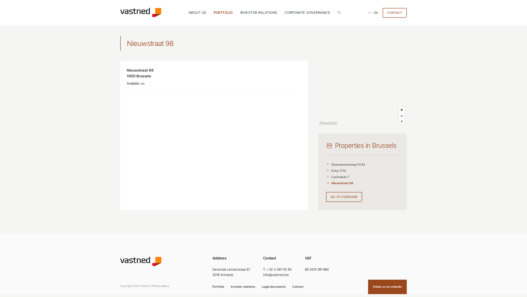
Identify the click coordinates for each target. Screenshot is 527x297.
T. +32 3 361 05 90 (277, 269)
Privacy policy (160, 286)
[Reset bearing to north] (402, 122)
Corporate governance (307, 13)
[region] (362, 94)
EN (376, 12)
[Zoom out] (402, 116)
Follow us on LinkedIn (387, 286)
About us (197, 13)
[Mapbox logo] (328, 123)
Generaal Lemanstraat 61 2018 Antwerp (231, 272)
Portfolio (223, 13)
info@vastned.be (276, 275)
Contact (394, 12)
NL (370, 12)
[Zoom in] (402, 110)
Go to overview (344, 197)
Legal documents (274, 286)
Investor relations (258, 13)
